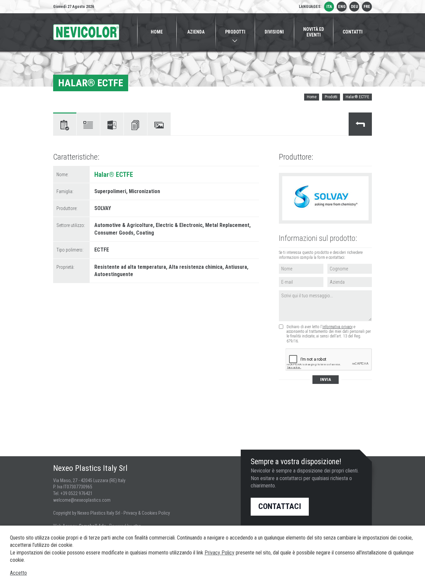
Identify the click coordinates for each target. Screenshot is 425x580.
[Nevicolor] (86, 32)
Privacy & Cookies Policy (147, 513)
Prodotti (331, 97)
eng (342, 6)
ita (329, 6)
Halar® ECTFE (357, 97)
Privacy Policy (219, 552)
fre (367, 6)
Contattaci (279, 506)
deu (354, 6)
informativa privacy (337, 327)
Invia (325, 379)
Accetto (18, 573)
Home (311, 97)
